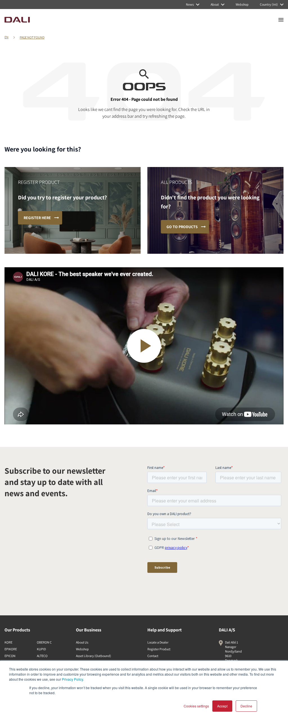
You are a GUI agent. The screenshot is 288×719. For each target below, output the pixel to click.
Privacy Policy (72, 679)
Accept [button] (222, 706)
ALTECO (42, 656)
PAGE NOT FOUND (32, 37)
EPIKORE (10, 649)
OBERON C (44, 642)
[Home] (17, 20)
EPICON (9, 656)
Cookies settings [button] (196, 706)
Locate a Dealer (157, 642)
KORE (8, 642)
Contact (152, 656)
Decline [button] (246, 706)
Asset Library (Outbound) (93, 656)
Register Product (158, 649)
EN (6, 37)
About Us (82, 642)
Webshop (82, 649)
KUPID (41, 649)
